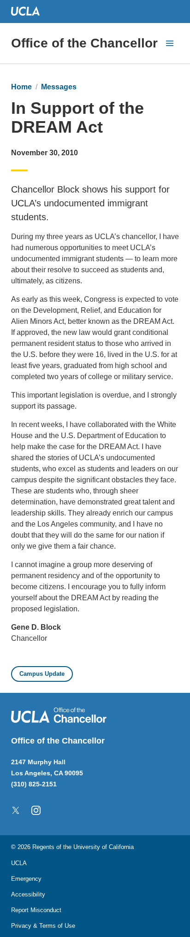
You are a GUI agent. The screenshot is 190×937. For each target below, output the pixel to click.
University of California (103, 846)
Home (21, 87)
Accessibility (28, 894)
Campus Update (42, 673)
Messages (59, 87)
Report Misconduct (36, 910)
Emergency (26, 878)
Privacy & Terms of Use (43, 925)
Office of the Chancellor (84, 43)
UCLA (19, 863)
